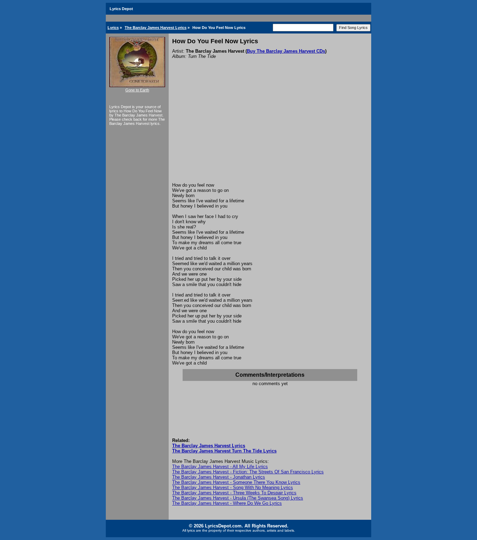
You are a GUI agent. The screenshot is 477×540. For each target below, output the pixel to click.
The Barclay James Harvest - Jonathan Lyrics (218, 477)
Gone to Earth (137, 90)
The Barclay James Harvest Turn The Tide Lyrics (224, 450)
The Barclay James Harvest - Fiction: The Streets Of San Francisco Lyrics (248, 471)
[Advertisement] (270, 130)
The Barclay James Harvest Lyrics (155, 27)
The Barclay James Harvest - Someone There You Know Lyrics (236, 482)
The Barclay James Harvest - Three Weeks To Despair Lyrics (234, 492)
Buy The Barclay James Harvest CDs (286, 51)
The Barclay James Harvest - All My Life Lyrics (220, 466)
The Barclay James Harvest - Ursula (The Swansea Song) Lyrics (237, 498)
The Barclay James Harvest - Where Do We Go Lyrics (227, 503)
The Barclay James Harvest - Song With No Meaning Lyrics (232, 487)
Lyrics (113, 27)
